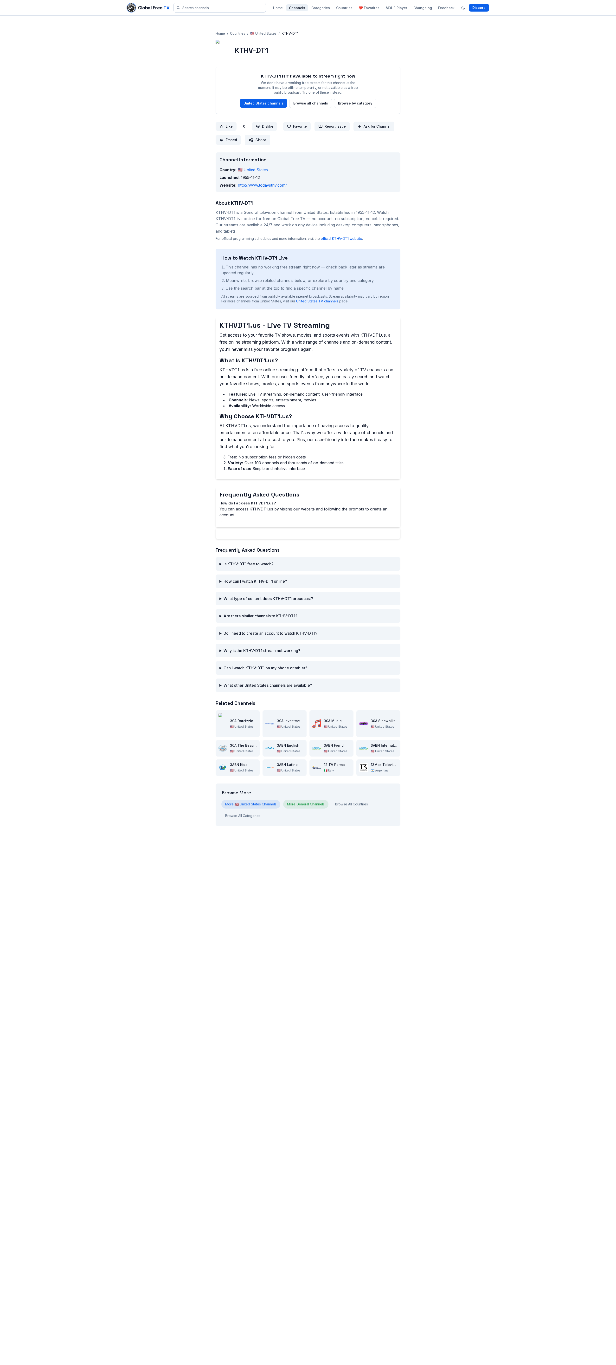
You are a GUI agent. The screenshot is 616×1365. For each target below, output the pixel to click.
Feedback (446, 8)
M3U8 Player (396, 8)
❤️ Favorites (369, 8)
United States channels (263, 103)
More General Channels (306, 804)
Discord (479, 8)
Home (278, 8)
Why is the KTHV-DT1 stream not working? (262, 650)
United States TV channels (317, 301)
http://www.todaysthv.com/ (262, 185)
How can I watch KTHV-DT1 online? (255, 581)
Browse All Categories (242, 816)
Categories (320, 8)
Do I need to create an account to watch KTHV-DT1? (270, 633)
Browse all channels (310, 103)
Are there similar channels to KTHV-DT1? (260, 616)
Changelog (422, 8)
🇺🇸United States (263, 33)
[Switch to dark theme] (463, 7)
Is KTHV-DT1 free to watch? (249, 564)
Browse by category (355, 103)
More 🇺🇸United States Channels (250, 804)
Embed (231, 140)
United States (253, 169)
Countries (344, 8)
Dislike (267, 126)
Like (229, 126)
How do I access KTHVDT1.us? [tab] (247, 503)
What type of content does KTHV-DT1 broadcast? (268, 598)
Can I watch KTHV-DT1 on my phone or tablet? (265, 668)
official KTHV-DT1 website (341, 238)
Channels (297, 8)
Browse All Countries (351, 804)
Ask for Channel (377, 126)
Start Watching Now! (308, 533)
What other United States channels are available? (268, 685)
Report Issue (335, 126)
